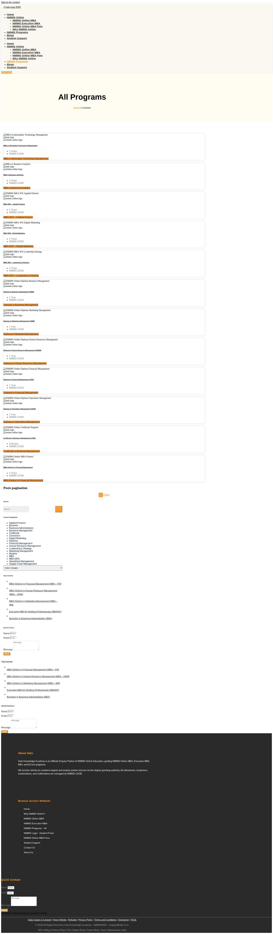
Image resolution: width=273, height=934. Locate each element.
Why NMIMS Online (24, 29)
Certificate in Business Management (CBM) (19, 438)
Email (6, 638)
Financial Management (20, 543)
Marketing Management (21, 551)
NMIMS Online (15, 17)
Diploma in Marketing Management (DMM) (19, 321)
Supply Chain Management (23, 564)
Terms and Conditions (105, 920)
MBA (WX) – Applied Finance (14, 204)
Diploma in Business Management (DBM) (18, 292)
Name (6, 633)
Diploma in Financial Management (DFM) (18, 379)
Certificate (14, 533)
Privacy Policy (85, 920)
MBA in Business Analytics (13, 175)
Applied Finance (17, 523)
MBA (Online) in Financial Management (18, 467)
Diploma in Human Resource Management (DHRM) (22, 350)
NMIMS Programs (17, 32)
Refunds (72, 920)
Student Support (17, 38)
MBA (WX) (14, 559)
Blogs (10, 35)
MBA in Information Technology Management (20, 145)
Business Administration (21, 528)
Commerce (14, 535)
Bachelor (13, 525)
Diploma (13, 541)
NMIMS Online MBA (24, 20)
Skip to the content (10, 2)
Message (8, 649)
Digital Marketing (17, 538)
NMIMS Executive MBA (26, 23)
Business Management (20, 530)
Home (10, 14)
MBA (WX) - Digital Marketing (14, 233)
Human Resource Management (25, 546)
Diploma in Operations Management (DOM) (19, 409)
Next (106, 494)
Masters (13, 553)
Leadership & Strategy (20, 548)
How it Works (59, 920)
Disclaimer (123, 920)
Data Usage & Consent (39, 920)
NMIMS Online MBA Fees (28, 26)
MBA (11, 556)
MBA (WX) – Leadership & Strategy (16, 262)
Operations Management (21, 561)
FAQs (133, 920)
